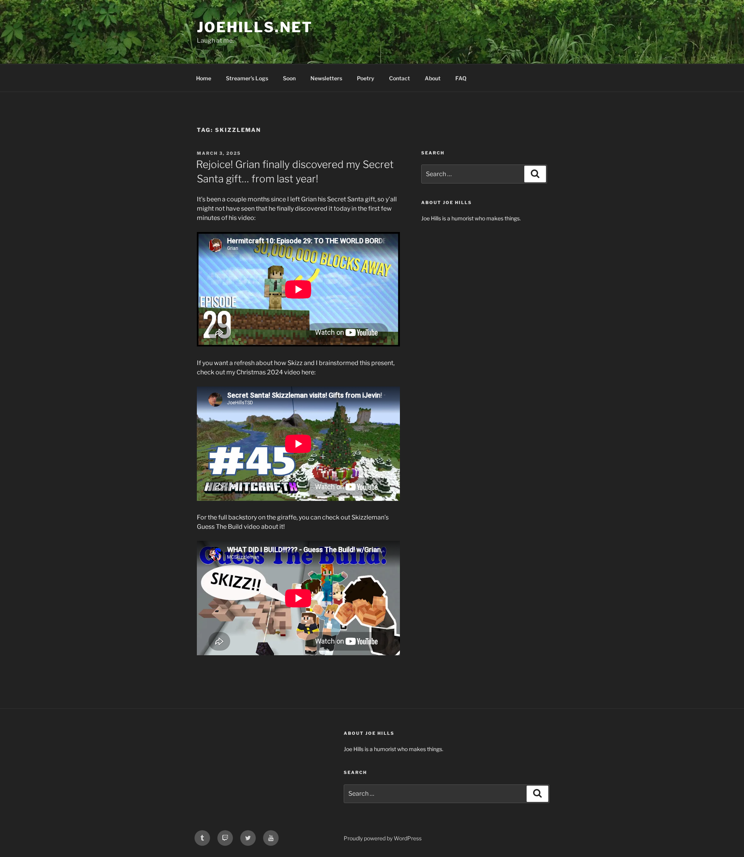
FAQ (461, 78)
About (433, 78)
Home (203, 78)
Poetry (365, 78)
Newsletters (326, 78)
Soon (289, 78)
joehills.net (255, 27)
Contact (399, 78)
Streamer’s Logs (247, 78)
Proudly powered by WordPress (383, 838)
